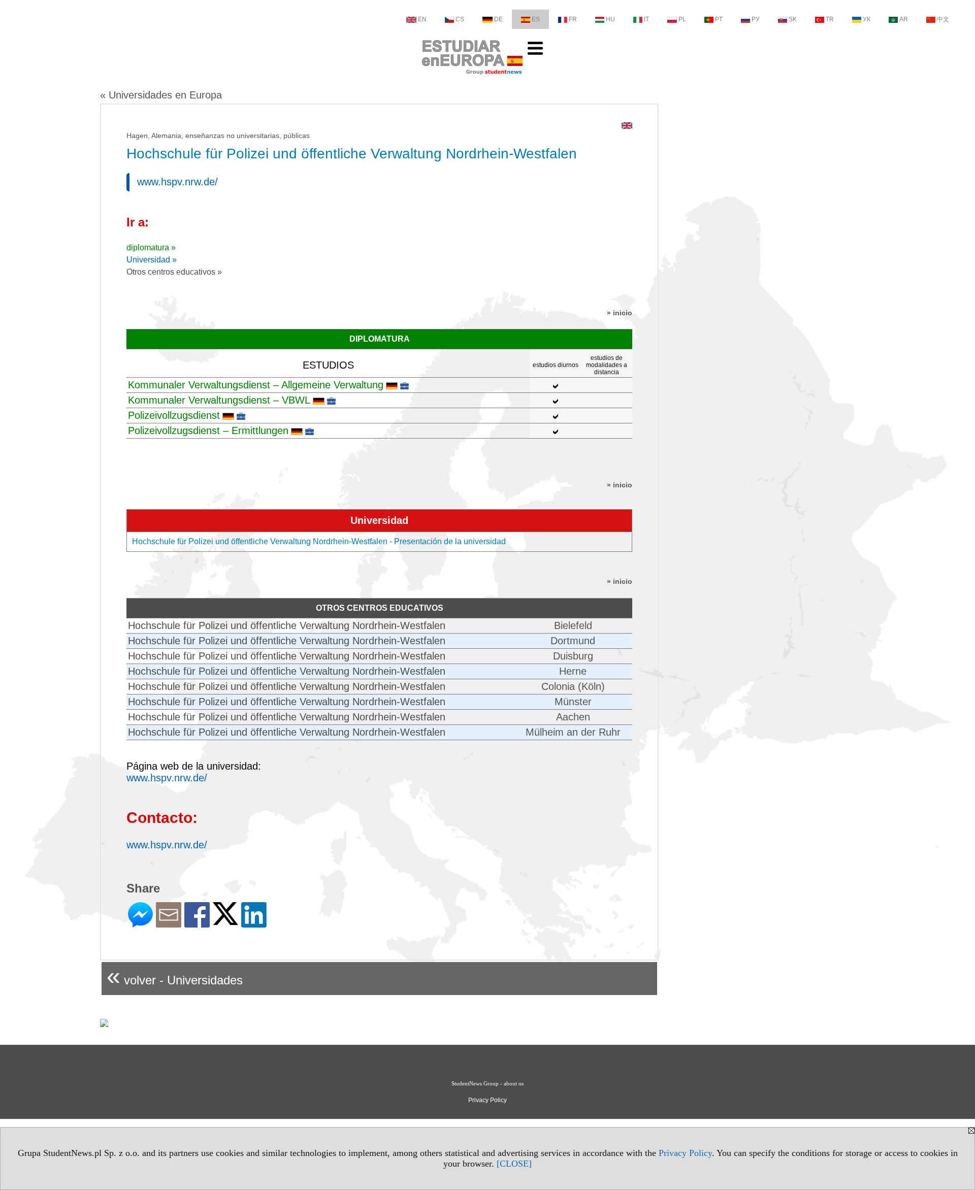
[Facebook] (197, 923)
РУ (756, 19)
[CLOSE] (514, 1164)
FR (573, 19)
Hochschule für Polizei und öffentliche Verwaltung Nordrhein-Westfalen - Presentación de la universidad (319, 541)
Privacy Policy (685, 1153)
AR (903, 19)
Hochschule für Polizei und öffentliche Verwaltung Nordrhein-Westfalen (286, 625)
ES (536, 19)
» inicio (619, 313)
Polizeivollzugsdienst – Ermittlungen (208, 430)
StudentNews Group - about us (487, 1083)
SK (793, 19)
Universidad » (151, 259)
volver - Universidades (175, 976)
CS (460, 19)
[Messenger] (140, 923)
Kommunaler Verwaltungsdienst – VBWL (219, 400)
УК (866, 19)
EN (422, 19)
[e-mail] (168, 923)
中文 (943, 19)
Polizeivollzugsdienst (174, 415)
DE (498, 19)
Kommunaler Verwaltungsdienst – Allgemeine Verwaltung (255, 384)
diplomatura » (151, 247)
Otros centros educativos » (174, 272)
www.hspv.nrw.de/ (177, 181)
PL (682, 19)
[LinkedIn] (254, 923)
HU (610, 19)
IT (646, 19)
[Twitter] (225, 921)
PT (719, 19)
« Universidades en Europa (161, 95)
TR (830, 19)
